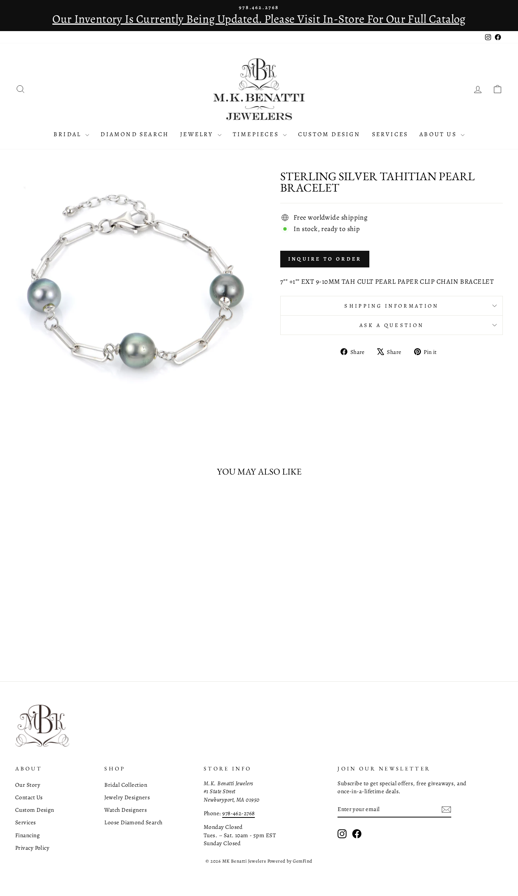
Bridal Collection (125, 785)
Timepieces (257, 134)
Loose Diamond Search (133, 822)
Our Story (27, 785)
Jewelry (198, 134)
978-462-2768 (238, 813)
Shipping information (391, 306)
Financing (27, 835)
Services (390, 134)
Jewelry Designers (127, 797)
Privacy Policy (32, 848)
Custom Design (329, 134)
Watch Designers (125, 810)
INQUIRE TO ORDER (324, 259)
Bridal (68, 134)
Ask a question (391, 325)
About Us (439, 134)
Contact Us (29, 797)
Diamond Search (134, 134)
